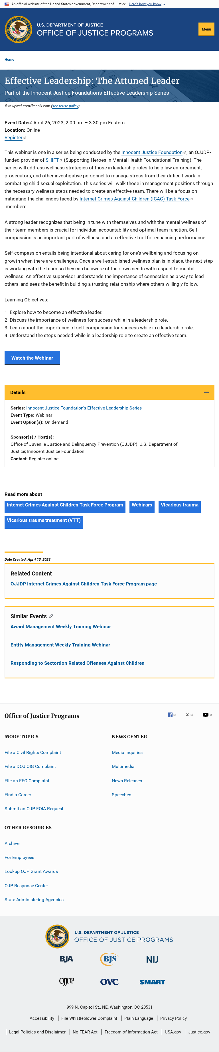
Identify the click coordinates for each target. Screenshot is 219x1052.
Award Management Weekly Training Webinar (61, 626)
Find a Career (18, 794)
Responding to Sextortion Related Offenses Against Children (78, 663)
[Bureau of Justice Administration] (66, 963)
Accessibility (42, 1018)
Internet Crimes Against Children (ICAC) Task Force (135, 199)
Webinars (142, 505)
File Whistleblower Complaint (89, 1018)
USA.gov (173, 1032)
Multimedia (123, 766)
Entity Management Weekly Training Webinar (60, 645)
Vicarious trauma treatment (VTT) (44, 520)
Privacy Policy (173, 1018)
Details (18, 392)
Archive (12, 843)
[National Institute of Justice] (152, 963)
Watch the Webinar (32, 358)
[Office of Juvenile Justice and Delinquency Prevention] (66, 987)
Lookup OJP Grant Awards (31, 871)
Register (14, 137)
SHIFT (52, 160)
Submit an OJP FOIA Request (34, 808)
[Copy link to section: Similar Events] (50, 616)
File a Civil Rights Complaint (33, 752)
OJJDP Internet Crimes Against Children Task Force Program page (84, 584)
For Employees (19, 857)
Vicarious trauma (179, 505)
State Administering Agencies (34, 899)
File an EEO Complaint (27, 780)
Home (9, 59)
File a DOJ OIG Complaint (30, 766)
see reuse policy (65, 105)
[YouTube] (208, 718)
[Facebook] (174, 718)
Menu (206, 29)
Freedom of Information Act (131, 1032)
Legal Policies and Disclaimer (37, 1032)
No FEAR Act (85, 1032)
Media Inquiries (127, 752)
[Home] (95, 29)
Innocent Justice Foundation (151, 152)
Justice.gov (199, 1032)
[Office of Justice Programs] (19, 29)
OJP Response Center (26, 885)
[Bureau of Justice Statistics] (109, 967)
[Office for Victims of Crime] (109, 986)
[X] (191, 718)
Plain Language (138, 1018)
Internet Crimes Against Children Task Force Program (65, 505)
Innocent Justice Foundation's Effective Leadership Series (84, 408)
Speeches (121, 794)
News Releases (127, 780)
